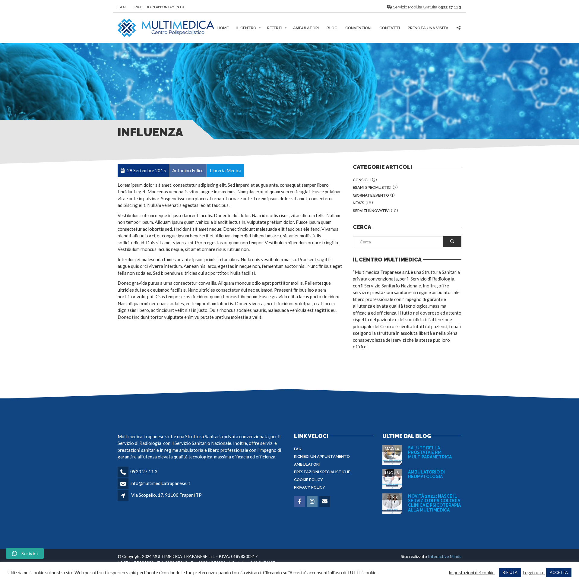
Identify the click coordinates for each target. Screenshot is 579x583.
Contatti (389, 28)
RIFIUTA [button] (510, 572)
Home (223, 28)
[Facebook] (300, 501)
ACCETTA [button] (559, 572)
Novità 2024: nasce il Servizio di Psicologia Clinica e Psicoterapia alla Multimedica (434, 503)
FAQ (298, 449)
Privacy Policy (309, 487)
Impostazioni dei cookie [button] (472, 572)
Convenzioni (358, 28)
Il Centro (246, 28)
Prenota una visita (428, 28)
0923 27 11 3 (449, 7)
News (358, 203)
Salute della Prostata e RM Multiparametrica (430, 452)
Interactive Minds (444, 556)
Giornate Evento (371, 195)
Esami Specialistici (372, 187)
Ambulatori (306, 28)
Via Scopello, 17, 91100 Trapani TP (166, 495)
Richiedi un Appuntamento (159, 7)
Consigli (362, 180)
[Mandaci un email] (325, 501)
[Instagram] (312, 501)
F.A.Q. (122, 7)
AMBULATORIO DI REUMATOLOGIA (426, 474)
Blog (332, 28)
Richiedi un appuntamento (322, 456)
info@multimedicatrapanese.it (160, 483)
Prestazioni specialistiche (322, 472)
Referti (274, 28)
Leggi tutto (534, 572)
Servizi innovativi (371, 210)
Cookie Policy (308, 479)
